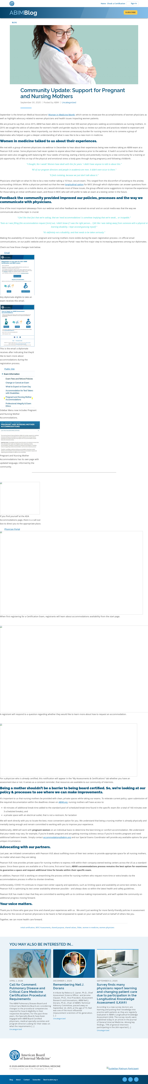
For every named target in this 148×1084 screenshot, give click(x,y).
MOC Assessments (43, 927)
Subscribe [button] (130, 12)
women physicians (106, 927)
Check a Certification (116, 3)
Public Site (9, 369)
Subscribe (36, 1079)
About (18, 1079)
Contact (27, 1079)
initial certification (27, 927)
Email (7, 252)
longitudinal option (74, 184)
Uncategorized (69, 102)
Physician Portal (12, 529)
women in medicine (90, 927)
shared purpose (58, 927)
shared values (70, 927)
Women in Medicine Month (61, 114)
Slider (79, 927)
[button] (74, 253)
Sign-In (133, 3)
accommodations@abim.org (57, 837)
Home (103, 3)
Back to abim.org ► (50, 1079)
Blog (14, 22)
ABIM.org (63, 802)
